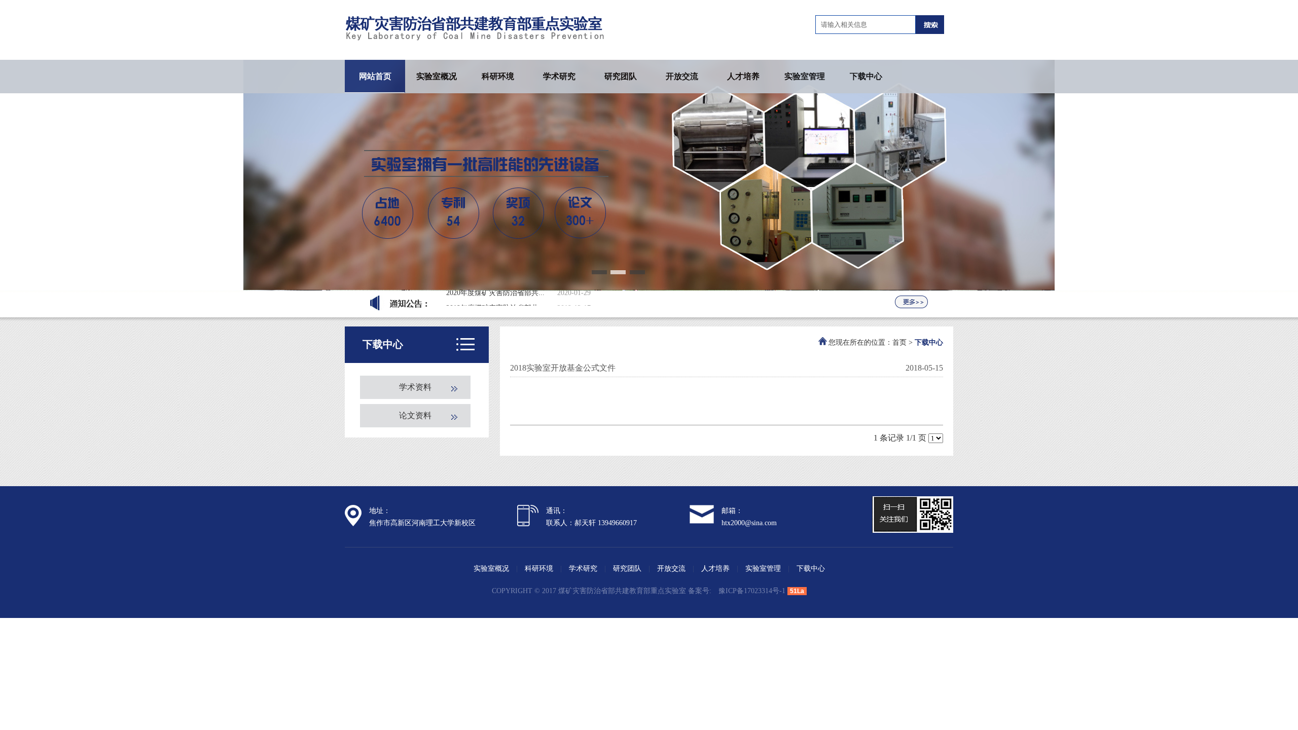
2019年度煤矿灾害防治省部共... (495, 297)
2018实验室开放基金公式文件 (563, 367)
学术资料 (415, 387)
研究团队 (620, 76)
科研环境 (498, 76)
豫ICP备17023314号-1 (751, 591)
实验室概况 (436, 76)
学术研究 (559, 76)
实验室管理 (804, 76)
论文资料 (415, 415)
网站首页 (375, 76)
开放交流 (682, 76)
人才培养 (743, 76)
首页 (899, 342)
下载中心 (866, 76)
